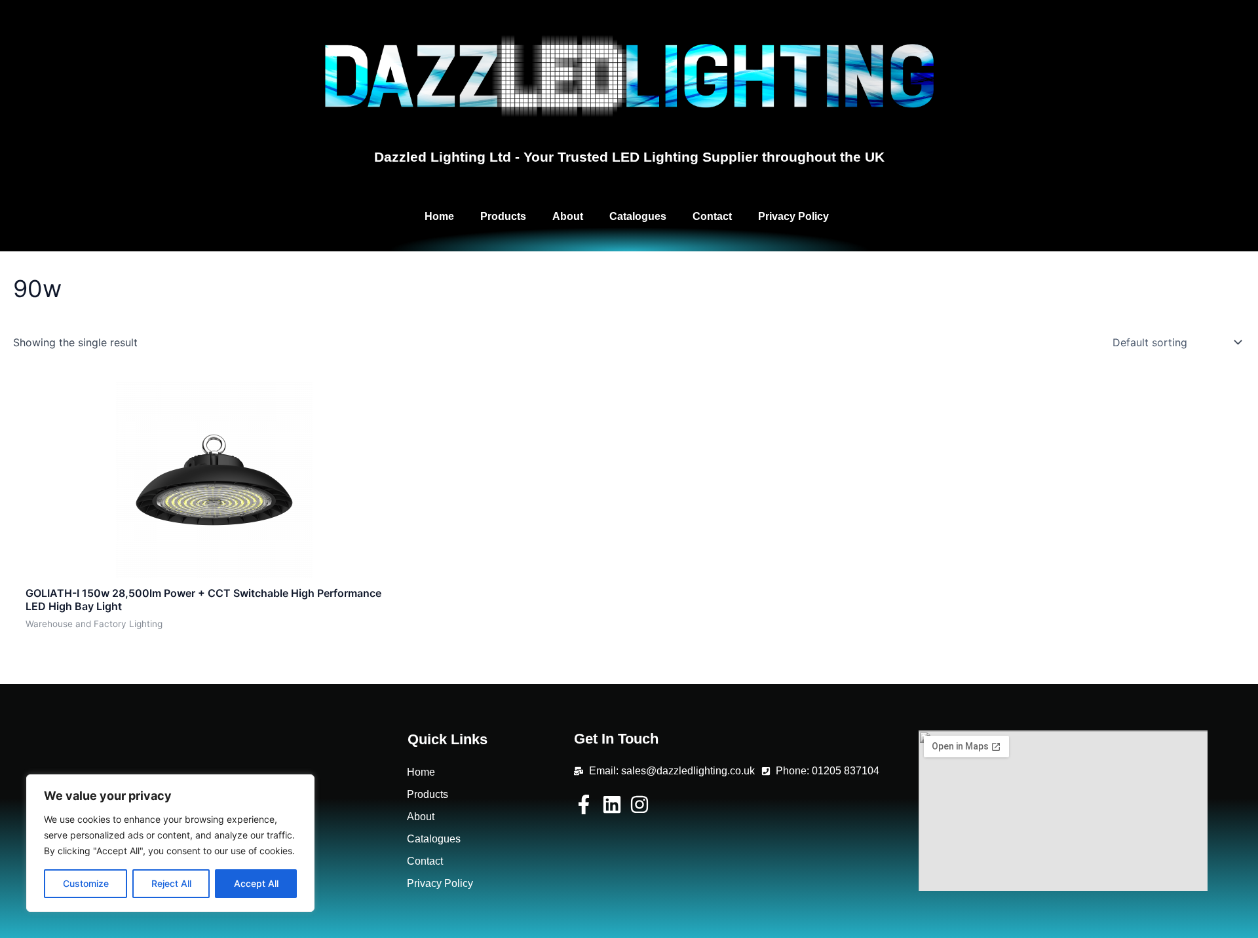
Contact (712, 216)
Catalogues (637, 216)
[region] (170, 843)
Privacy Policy (793, 216)
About (567, 216)
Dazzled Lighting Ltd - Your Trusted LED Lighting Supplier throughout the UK (629, 156)
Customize (86, 883)
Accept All (256, 883)
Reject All (171, 883)
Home (439, 216)
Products (503, 216)
